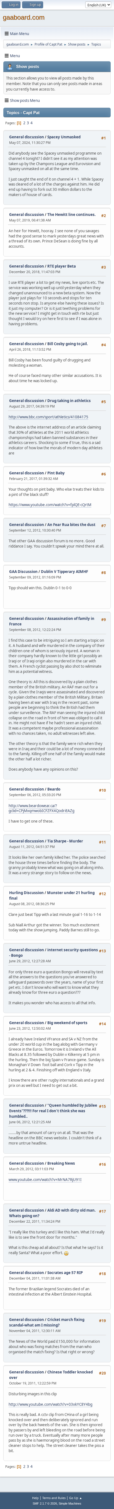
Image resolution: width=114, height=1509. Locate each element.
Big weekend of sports (67, 1022)
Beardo (53, 789)
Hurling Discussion (26, 892)
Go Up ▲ (75, 1498)
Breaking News (61, 1163)
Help (35, 1498)
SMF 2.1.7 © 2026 (45, 1503)
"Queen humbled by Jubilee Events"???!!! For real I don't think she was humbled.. (53, 1111)
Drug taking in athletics (69, 400)
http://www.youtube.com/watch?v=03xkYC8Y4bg (50, 1404)
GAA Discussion (23, 571)
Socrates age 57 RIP (65, 1272)
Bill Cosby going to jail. (67, 343)
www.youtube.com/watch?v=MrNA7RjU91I (45, 1179)
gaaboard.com (24, 17)
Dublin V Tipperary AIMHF (64, 571)
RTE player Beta (61, 266)
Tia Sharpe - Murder (65, 841)
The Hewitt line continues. (71, 214)
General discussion (26, 136)
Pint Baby (56, 473)
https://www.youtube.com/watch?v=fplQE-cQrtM (50, 504)
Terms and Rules (54, 1498)
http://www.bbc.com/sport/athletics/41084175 (48, 416)
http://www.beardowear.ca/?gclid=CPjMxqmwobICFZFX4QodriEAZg (41, 808)
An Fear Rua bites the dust (71, 524)
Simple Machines (70, 1503)
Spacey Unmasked (64, 136)
